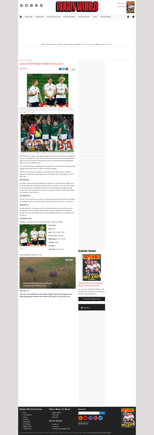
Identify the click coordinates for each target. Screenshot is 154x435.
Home (21, 60)
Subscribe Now (121, 3)
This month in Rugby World (91, 299)
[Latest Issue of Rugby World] (130, 7)
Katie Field (23, 68)
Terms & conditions (91, 432)
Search (102, 413)
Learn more (110, 44)
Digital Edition (122, 6)
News (26, 60)
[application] (48, 273)
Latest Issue (87, 251)
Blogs (30, 60)
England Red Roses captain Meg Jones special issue (90, 284)
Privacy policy (100, 432)
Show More (86, 308)
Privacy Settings (107, 432)
